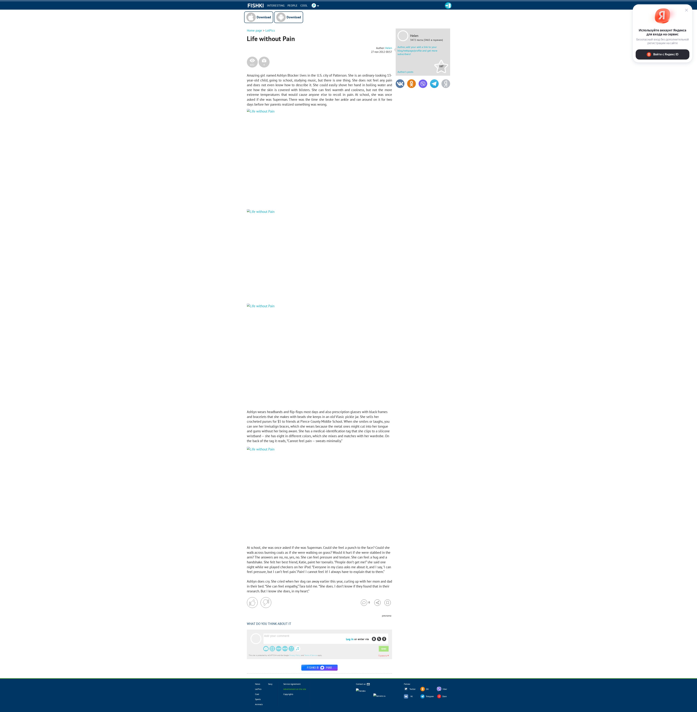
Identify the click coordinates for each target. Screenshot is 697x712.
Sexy (270, 684)
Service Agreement (292, 684)
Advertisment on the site (294, 689)
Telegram (430, 696)
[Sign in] (448, 5)
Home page (254, 30)
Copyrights (288, 694)
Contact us (361, 684)
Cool (303, 5)
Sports (258, 699)
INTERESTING (276, 5)
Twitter (412, 689)
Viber (445, 689)
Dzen (444, 696)
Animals (259, 704)
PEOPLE (292, 5)
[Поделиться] (377, 602)
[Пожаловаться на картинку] (290, 198)
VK (411, 696)
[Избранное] (387, 602)
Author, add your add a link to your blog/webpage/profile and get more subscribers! (417, 50)
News (257, 684)
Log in (350, 639)
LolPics (270, 30)
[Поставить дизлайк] (265, 602)
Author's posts (405, 72)
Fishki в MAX (319, 668)
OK (427, 689)
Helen (414, 36)
